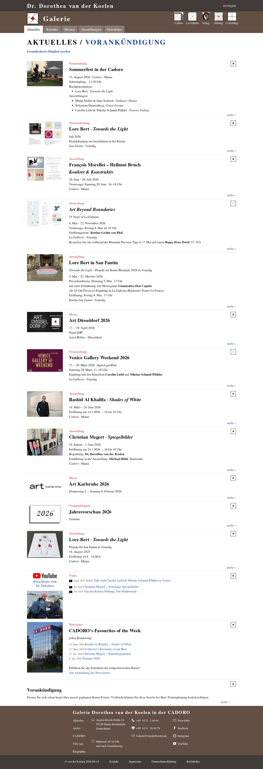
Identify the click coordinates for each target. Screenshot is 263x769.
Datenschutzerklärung (164, 761)
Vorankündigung (125, 42)
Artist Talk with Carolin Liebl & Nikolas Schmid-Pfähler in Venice (122, 580)
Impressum (135, 761)
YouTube (183, 744)
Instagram (183, 736)
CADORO (79, 736)
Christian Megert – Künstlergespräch (100, 653)
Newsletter (76, 624)
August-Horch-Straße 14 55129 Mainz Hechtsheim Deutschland (110, 724)
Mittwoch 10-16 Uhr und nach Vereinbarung (109, 744)
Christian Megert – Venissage (106, 586)
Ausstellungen (91, 29)
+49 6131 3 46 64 (147, 720)
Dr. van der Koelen (70, 5)
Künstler (52, 29)
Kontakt (113, 761)
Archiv (77, 728)
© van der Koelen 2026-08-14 (82, 761)
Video (73, 575)
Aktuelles (33, 29)
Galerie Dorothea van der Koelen (131, 711)
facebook (183, 728)
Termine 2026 (84, 658)
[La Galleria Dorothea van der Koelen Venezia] (233, 203)
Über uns (78, 744)
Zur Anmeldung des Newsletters (89, 672)
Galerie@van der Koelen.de (151, 736)
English (231, 6)
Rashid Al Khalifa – (100, 644)
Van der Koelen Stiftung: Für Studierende (105, 591)
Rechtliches (193, 761)
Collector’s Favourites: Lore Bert (98, 649)
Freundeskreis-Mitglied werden (48, 51)
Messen (69, 29)
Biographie (79, 751)
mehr (224, 702)
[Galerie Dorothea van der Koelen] (233, 63)
